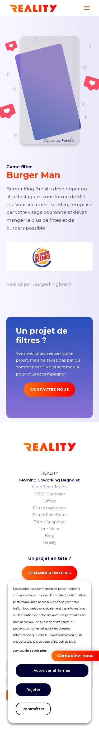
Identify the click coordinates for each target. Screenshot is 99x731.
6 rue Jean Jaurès (49, 486)
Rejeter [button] (33, 689)
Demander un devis (49, 573)
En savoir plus (36, 650)
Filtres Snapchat (49, 521)
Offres (50, 501)
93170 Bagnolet (49, 493)
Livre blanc (49, 528)
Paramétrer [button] (33, 709)
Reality (49, 542)
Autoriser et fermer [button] (52, 670)
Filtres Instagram (49, 507)
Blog (49, 535)
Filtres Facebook (50, 514)
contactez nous (49, 389)
